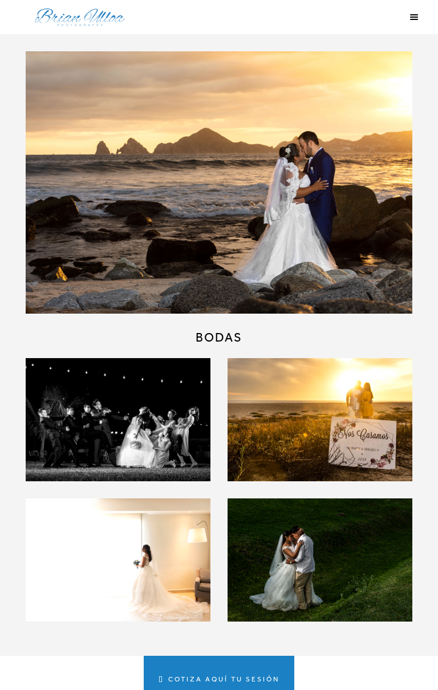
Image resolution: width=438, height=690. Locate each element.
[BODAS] (219, 182)
